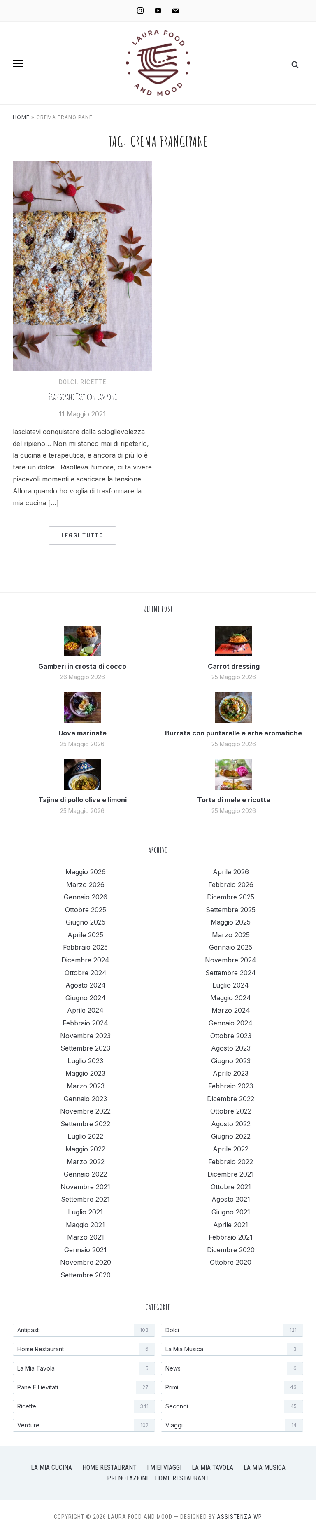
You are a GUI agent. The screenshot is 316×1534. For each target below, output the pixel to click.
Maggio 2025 (231, 922)
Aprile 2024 (85, 1010)
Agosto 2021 (230, 1199)
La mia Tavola (212, 1467)
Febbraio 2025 (85, 947)
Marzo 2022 (86, 1162)
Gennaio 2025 (230, 947)
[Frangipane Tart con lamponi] (82, 166)
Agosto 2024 (85, 985)
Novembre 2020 (85, 1262)
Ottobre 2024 (86, 973)
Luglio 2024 (230, 985)
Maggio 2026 (85, 872)
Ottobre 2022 (230, 1111)
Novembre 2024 (230, 960)
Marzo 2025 (231, 935)
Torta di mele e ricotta (233, 800)
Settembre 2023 (85, 1048)
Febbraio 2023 (230, 1086)
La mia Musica (265, 1467)
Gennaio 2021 (85, 1250)
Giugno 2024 (85, 998)
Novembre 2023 (85, 1036)
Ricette (93, 382)
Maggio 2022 (85, 1149)
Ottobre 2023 (230, 1036)
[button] (18, 63)
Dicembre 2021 (230, 1174)
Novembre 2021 (85, 1187)
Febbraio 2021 (231, 1237)
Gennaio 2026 (85, 897)
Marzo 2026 (85, 884)
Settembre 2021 (85, 1199)
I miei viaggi (164, 1467)
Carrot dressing (234, 666)
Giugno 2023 (231, 1061)
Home (21, 117)
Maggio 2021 (85, 1225)
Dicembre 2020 (231, 1250)
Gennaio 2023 (85, 1099)
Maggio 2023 (85, 1073)
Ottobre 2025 (85, 910)
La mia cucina (51, 1467)
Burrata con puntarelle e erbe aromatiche (233, 733)
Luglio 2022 (85, 1136)
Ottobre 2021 (231, 1187)
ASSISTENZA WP (239, 1516)
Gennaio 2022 (85, 1174)
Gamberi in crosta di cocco (82, 666)
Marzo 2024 (230, 1010)
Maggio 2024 (230, 998)
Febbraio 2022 (230, 1162)
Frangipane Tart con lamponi (82, 397)
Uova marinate (82, 733)
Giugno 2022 (231, 1136)
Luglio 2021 (85, 1212)
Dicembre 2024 (85, 960)
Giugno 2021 (230, 1212)
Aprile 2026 (231, 872)
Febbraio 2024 (85, 1023)
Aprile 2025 (85, 935)
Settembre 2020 (85, 1275)
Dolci (67, 382)
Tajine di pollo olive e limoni (82, 800)
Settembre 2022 (85, 1124)
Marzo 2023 (86, 1086)
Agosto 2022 (231, 1124)
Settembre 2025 (231, 910)
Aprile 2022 (231, 1149)
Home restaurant (109, 1467)
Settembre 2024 (230, 973)
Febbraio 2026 (230, 884)
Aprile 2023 (231, 1073)
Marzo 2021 (85, 1237)
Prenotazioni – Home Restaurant (158, 1478)
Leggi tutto (82, 535)
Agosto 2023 (231, 1048)
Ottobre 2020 (230, 1262)
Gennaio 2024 (231, 1023)
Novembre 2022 (85, 1111)
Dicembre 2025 (230, 897)
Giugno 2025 (85, 922)
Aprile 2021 (230, 1225)
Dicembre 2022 (230, 1099)
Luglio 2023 (85, 1061)
